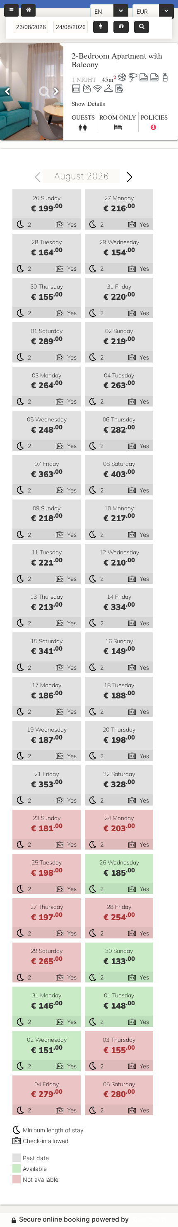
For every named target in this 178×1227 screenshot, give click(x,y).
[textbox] (31, 27)
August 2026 (81, 176)
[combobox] (80, 176)
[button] (100, 27)
